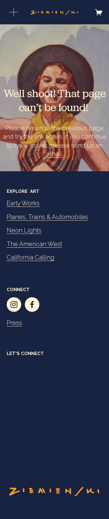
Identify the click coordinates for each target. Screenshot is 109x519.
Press (14, 322)
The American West (34, 244)
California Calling (30, 257)
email (54, 154)
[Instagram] (14, 304)
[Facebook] (32, 304)
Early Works (23, 203)
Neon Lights (24, 230)
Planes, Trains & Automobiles (47, 217)
